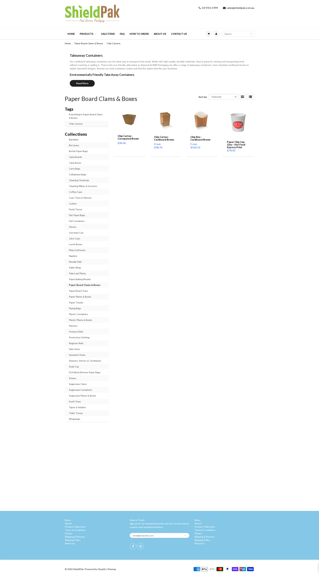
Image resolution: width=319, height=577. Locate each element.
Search (68, 523)
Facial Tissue (75, 209)
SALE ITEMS (108, 33)
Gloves (72, 226)
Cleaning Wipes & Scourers (83, 186)
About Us (160, 33)
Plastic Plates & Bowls (80, 320)
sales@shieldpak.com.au (240, 7)
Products (86, 33)
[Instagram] (140, 546)
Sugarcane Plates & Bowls (82, 395)
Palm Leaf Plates (77, 273)
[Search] (251, 34)
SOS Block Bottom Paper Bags (85, 372)
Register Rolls (76, 343)
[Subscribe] (185, 535)
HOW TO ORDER (139, 33)
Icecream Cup (76, 232)
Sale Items (74, 349)
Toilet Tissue (76, 413)
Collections (76, 134)
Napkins (73, 255)
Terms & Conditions (75, 530)
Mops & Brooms (77, 250)
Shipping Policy (72, 540)
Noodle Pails (75, 261)
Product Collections (75, 526)
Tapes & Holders (77, 407)
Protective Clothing (79, 337)
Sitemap (112, 569)
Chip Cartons (76, 123)
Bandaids (73, 139)
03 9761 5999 (210, 7)
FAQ (122, 33)
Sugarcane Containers (80, 389)
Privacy (68, 533)
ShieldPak (78, 569)
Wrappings (74, 418)
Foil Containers (77, 221)
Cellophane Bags (77, 174)
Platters (73, 325)
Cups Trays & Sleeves (80, 197)
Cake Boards (75, 157)
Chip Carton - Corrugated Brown (128, 137)
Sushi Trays (75, 401)
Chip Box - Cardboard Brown (200, 138)
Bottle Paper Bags (78, 151)
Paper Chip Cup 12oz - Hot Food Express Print (236, 145)
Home (71, 33)
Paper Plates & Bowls (80, 296)
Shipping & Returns (75, 536)
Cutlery (73, 203)
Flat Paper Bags (77, 215)
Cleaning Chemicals (79, 180)
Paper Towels (76, 302)
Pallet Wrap (75, 267)
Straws (72, 378)
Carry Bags (74, 168)
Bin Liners (74, 145)
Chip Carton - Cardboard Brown (164, 138)
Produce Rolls (76, 331)
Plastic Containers (78, 314)
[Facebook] (133, 546)
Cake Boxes (75, 162)
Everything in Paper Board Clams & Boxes (86, 116)
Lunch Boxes (75, 244)
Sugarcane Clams (78, 384)
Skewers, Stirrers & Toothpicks (85, 360)
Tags (69, 108)
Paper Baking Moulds (80, 279)
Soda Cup (74, 366)
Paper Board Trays (78, 290)
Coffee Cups (75, 191)
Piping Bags (75, 308)
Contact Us (179, 33)
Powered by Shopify (95, 569)
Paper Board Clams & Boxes (88, 43)
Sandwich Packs (77, 354)
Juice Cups (74, 238)
